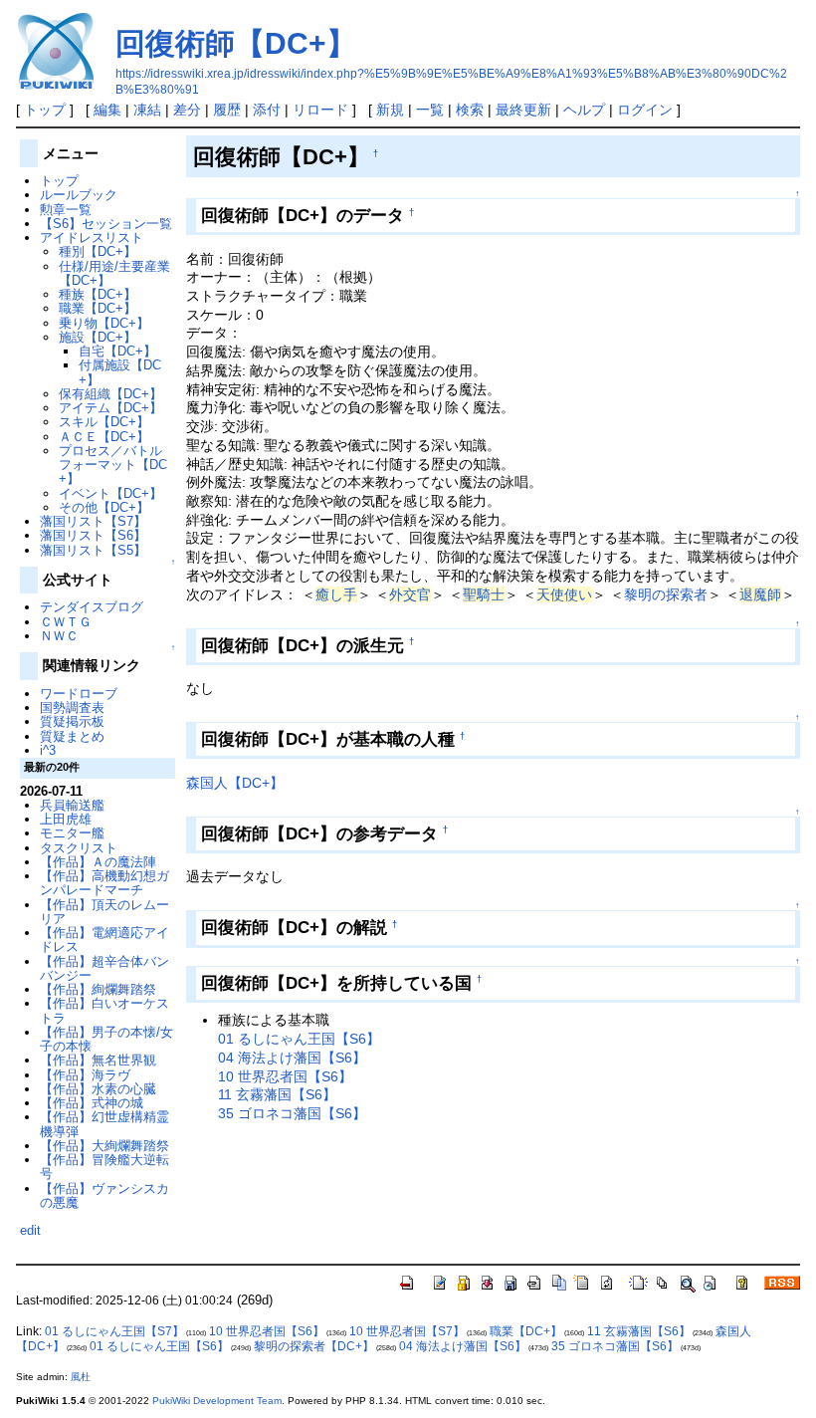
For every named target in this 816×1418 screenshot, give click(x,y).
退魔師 (760, 594)
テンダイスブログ (91, 606)
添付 (267, 110)
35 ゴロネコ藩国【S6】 (292, 1113)
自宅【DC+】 (117, 351)
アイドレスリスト (91, 237)
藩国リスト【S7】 (93, 521)
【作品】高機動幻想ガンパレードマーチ (104, 882)
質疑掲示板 (72, 721)
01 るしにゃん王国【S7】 (114, 1331)
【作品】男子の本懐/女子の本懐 (106, 1039)
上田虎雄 (66, 819)
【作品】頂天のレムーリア (104, 911)
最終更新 (523, 110)
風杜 (81, 1376)
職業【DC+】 (97, 308)
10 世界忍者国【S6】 (285, 1076)
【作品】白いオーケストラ (104, 1010)
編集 (107, 110)
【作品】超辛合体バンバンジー (104, 968)
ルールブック (78, 194)
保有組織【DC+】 (110, 393)
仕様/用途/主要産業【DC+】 (114, 273)
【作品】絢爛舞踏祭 (98, 989)
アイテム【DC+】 (110, 407)
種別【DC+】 (97, 251)
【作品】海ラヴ (85, 1074)
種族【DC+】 (97, 294)
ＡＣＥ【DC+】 (104, 436)
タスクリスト (78, 847)
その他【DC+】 (104, 507)
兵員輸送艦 (72, 805)
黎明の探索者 (666, 594)
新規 (390, 110)
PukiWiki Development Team (217, 1400)
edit (30, 1230)
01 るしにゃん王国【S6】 (299, 1039)
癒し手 (336, 594)
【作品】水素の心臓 (98, 1088)
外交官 (410, 594)
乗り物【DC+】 (104, 323)
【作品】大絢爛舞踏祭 (104, 1145)
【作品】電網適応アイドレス (104, 939)
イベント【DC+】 (110, 493)
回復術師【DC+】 (235, 43)
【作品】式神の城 (91, 1102)
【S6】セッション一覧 (106, 223)
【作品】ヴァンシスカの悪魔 (104, 1195)
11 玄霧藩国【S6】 (277, 1094)
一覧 (430, 110)
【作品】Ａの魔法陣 (98, 861)
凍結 (147, 110)
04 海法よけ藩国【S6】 (292, 1057)
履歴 (227, 110)
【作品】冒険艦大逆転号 (104, 1166)
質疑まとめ (72, 736)
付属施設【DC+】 (120, 371)
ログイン (645, 110)
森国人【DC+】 (235, 783)
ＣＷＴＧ (66, 621)
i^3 (48, 750)
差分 (187, 110)
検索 (470, 110)
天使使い (564, 594)
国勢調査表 (72, 707)
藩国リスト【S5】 (93, 550)
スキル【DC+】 (104, 421)
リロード (320, 110)
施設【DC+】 (97, 337)
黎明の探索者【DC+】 (314, 1346)
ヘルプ (584, 110)
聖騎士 (484, 594)
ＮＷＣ (59, 635)
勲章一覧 (66, 209)
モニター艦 (72, 833)
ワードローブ (78, 693)
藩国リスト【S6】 (93, 535)
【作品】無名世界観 (98, 1060)
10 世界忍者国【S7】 (407, 1331)
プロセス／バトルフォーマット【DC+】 (113, 465)
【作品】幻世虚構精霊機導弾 (104, 1123)
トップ (45, 110)
